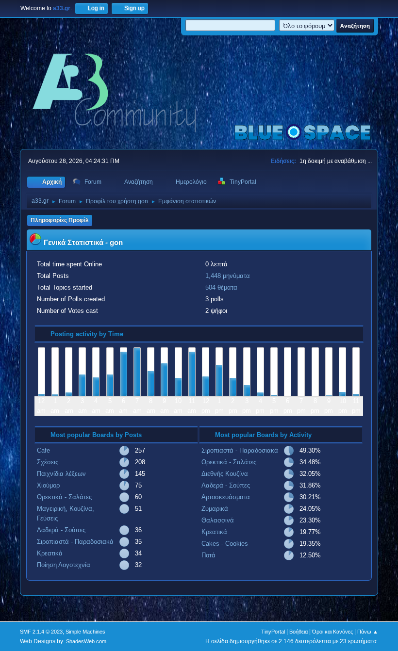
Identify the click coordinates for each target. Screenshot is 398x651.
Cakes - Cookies (224, 543)
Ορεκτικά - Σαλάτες (64, 497)
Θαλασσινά (217, 520)
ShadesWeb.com (86, 641)
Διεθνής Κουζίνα (224, 473)
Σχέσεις (47, 462)
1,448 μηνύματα (227, 275)
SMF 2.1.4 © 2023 (41, 632)
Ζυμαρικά (214, 508)
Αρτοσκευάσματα (225, 497)
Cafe (43, 450)
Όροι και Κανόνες (332, 632)
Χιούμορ (48, 485)
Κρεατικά (50, 553)
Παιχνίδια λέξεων (61, 473)
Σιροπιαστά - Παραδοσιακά (75, 541)
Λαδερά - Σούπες (61, 530)
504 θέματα (221, 287)
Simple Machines (85, 632)
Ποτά (208, 555)
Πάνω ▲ (367, 632)
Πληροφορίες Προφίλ (60, 220)
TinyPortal (273, 632)
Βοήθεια (298, 632)
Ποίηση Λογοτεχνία (63, 565)
